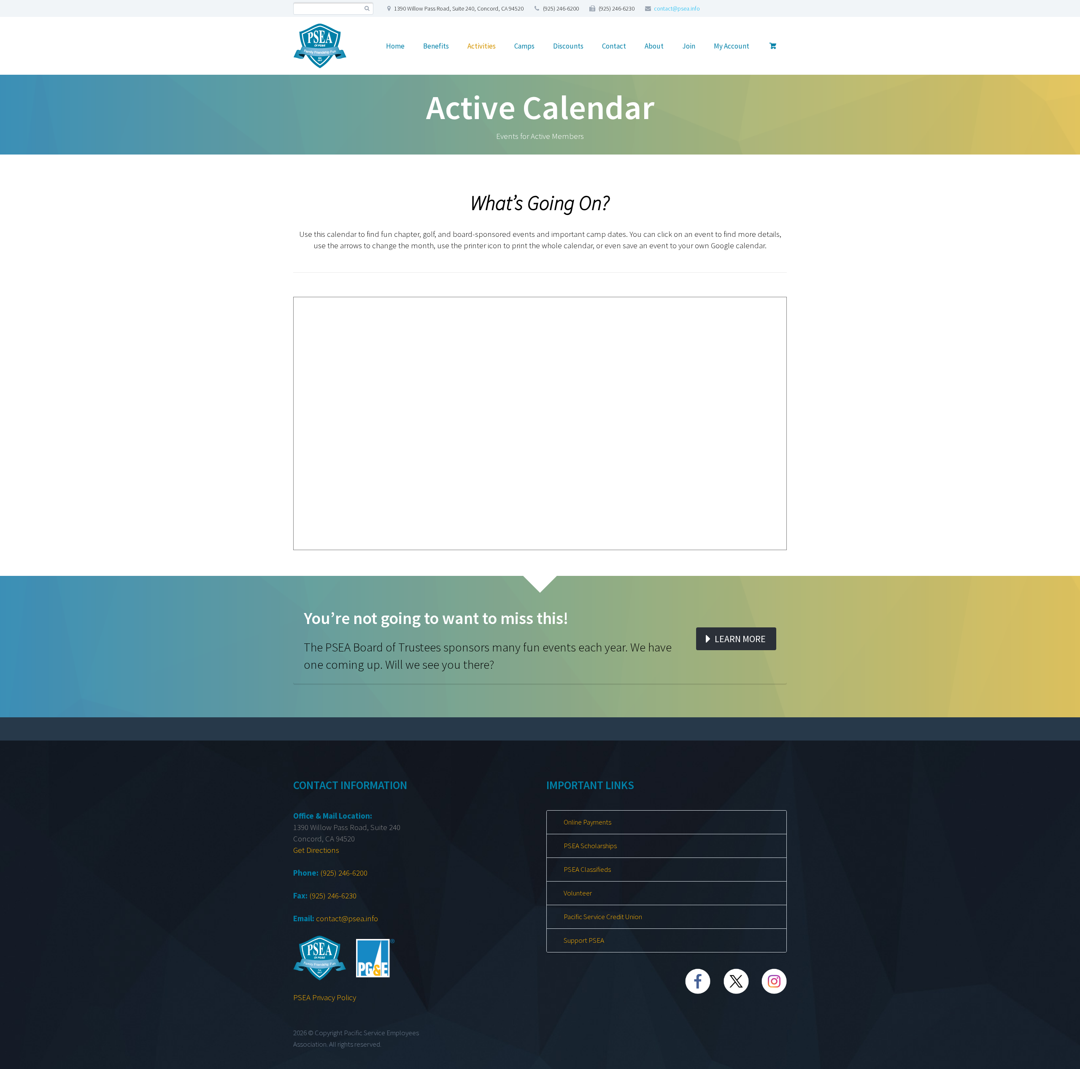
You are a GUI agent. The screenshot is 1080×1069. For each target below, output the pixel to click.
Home (395, 46)
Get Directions (316, 850)
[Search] (367, 9)
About (654, 46)
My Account (731, 46)
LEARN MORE (740, 639)
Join (688, 46)
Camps (524, 46)
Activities (481, 46)
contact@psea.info (677, 8)
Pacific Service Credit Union (603, 916)
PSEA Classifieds (587, 869)
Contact (614, 46)
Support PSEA (584, 940)
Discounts (568, 46)
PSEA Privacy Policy (324, 997)
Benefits (436, 46)
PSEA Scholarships (590, 845)
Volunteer (578, 893)
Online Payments (587, 822)
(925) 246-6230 (332, 895)
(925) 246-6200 (343, 873)
